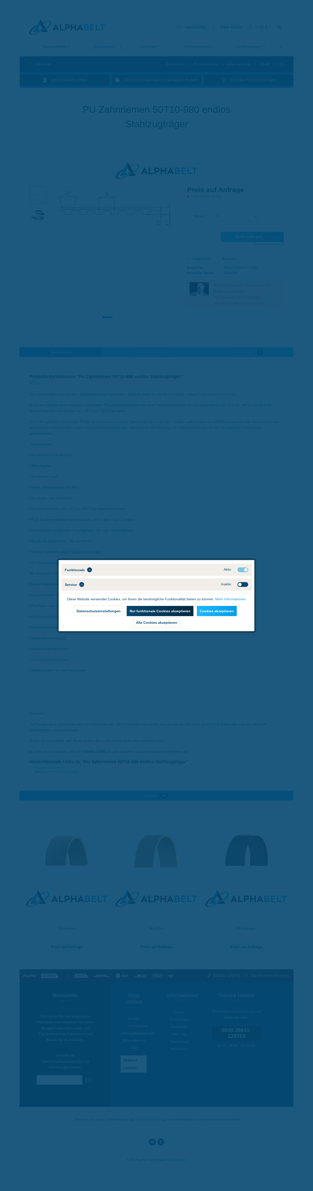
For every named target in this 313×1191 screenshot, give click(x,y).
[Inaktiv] (242, 584)
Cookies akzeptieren (217, 611)
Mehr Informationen (230, 599)
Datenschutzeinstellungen (99, 611)
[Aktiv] (242, 569)
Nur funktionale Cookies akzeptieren (160, 611)
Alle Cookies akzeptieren (156, 622)
